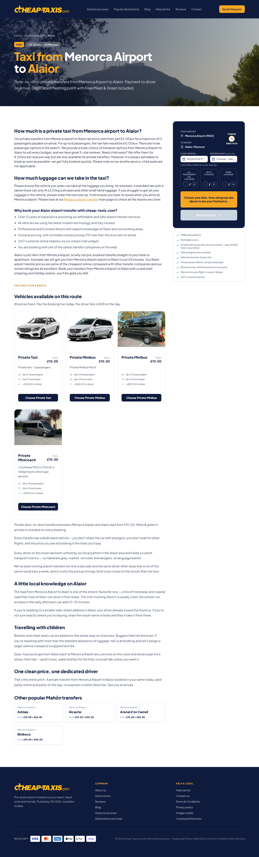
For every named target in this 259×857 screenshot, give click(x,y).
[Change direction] (232, 139)
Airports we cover (97, 9)
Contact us (182, 795)
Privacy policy (184, 807)
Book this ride (206, 215)
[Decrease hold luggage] (205, 184)
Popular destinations (126, 9)
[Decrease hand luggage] (225, 184)
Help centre (163, 9)
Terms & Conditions (188, 801)
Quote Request (232, 9)
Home (18, 35)
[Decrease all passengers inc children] (185, 184)
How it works (103, 795)
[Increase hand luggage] (233, 184)
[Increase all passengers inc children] (194, 184)
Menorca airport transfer (81, 199)
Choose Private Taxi (38, 397)
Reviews (181, 9)
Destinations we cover (108, 818)
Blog (147, 9)
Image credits (184, 813)
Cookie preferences (189, 818)
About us (100, 790)
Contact (196, 9)
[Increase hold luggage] (214, 184)
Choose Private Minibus (90, 397)
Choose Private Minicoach (38, 506)
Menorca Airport (35, 35)
